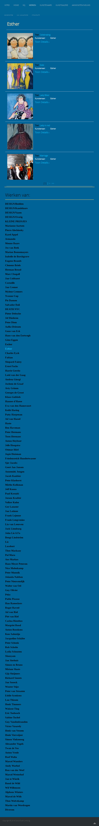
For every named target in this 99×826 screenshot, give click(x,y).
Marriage (44, 155)
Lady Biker (44, 95)
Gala (42, 65)
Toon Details (41, 41)
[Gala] (20, 88)
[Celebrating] (20, 58)
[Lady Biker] (20, 118)
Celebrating (45, 34)
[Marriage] (20, 178)
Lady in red (45, 125)
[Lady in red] (20, 148)
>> (53, 183)
